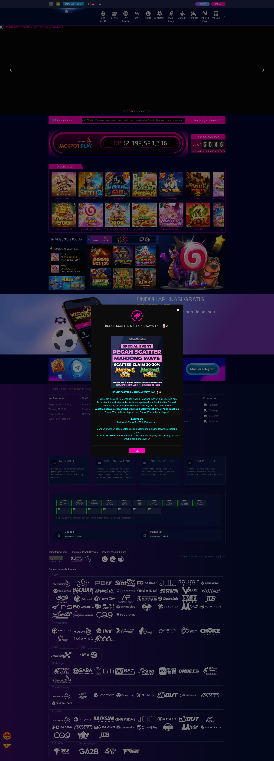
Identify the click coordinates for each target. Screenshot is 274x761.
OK (137, 450)
